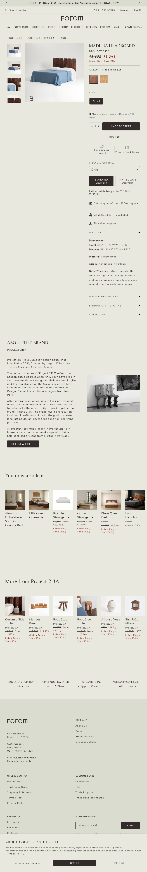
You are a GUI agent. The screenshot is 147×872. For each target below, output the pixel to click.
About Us (81, 726)
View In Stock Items (127, 152)
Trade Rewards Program (90, 798)
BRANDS (91, 27)
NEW (7, 27)
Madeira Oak (104, 79)
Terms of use (15, 798)
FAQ (78, 787)
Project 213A (99, 51)
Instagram (13, 822)
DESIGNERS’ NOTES (103, 296)
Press (78, 731)
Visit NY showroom (104, 10)
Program (133, 26)
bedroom (26, 38)
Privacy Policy (15, 853)
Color (105, 69)
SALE (117, 27)
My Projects (14, 781)
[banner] (73, 3)
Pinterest (12, 833)
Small (96, 101)
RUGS (51, 27)
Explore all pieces (23, 444)
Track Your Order (17, 787)
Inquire (114, 137)
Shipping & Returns (19, 792)
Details (95, 232)
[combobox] (21, 10)
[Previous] (8, 3)
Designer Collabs (85, 742)
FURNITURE (21, 27)
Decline (119, 863)
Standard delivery (101, 181)
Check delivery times (101, 163)
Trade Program (84, 792)
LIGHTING (38, 27)
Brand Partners (84, 736)
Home (12, 38)
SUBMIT (130, 825)
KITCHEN (77, 27)
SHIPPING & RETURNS (105, 305)
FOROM (105, 27)
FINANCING (97, 314)
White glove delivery (127, 181)
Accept (74, 863)
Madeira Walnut (94, 79)
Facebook (13, 827)
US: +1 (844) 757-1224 (20, 751)
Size (92, 92)
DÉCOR (63, 27)
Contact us (82, 781)
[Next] (139, 3)
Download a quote (105, 223)
